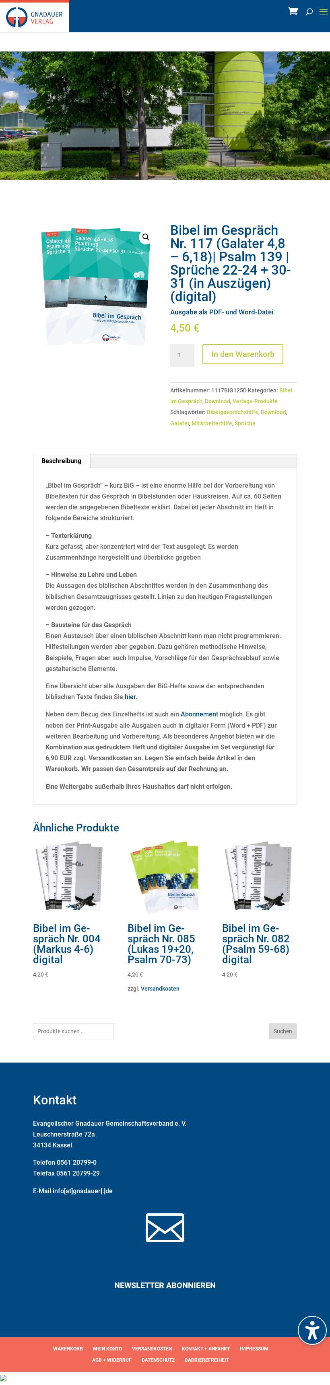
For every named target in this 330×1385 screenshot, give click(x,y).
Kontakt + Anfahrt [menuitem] (206, 1349)
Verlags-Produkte (255, 401)
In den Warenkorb (242, 354)
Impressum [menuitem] (254, 1349)
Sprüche (245, 423)
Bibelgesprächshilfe (232, 412)
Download (217, 401)
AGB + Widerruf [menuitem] (112, 1360)
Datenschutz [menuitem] (158, 1360)
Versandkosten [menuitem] (152, 1349)
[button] (323, 17)
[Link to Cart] (295, 13)
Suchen (283, 1031)
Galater (179, 423)
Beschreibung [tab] (61, 461)
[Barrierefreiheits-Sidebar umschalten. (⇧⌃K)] (312, 1330)
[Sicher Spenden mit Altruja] (3, 1379)
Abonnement (199, 714)
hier (130, 697)
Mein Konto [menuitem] (107, 1349)
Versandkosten (160, 988)
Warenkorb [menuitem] (68, 1349)
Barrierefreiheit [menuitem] (207, 1360)
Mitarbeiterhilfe (212, 423)
